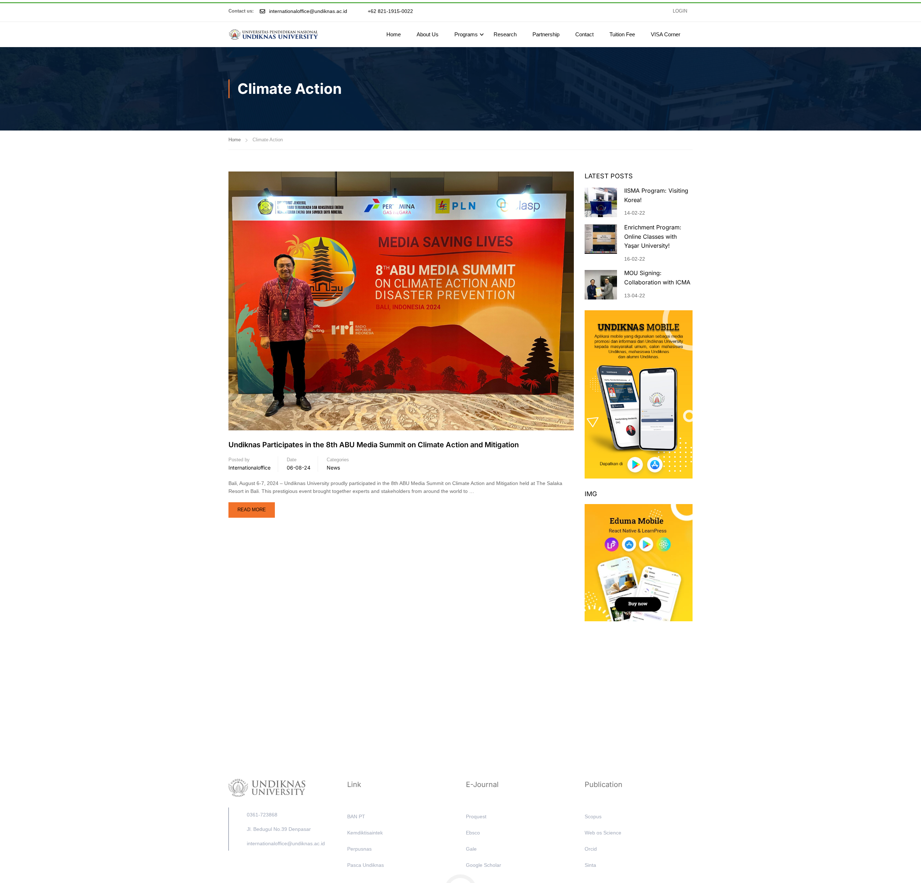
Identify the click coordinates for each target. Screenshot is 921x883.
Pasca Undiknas (365, 865)
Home (393, 34)
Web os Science (603, 833)
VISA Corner (665, 34)
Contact (584, 34)
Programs (466, 34)
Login (680, 11)
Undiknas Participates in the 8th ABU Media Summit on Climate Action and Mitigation (373, 444)
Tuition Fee (622, 34)
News (333, 468)
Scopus (593, 816)
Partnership (545, 34)
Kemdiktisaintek (365, 833)
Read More (254, 507)
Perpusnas (359, 849)
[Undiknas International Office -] (273, 34)
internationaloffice (249, 468)
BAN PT (356, 816)
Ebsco (473, 833)
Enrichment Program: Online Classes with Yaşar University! (652, 236)
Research (505, 34)
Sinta (590, 865)
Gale (471, 849)
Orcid (591, 849)
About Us (428, 34)
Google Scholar (483, 865)
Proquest (476, 816)
